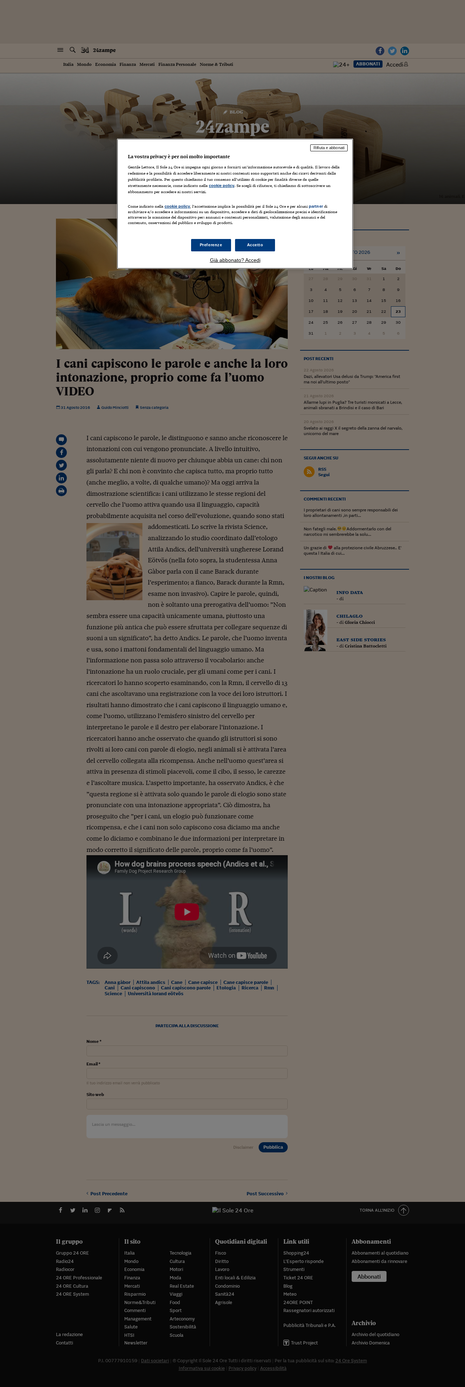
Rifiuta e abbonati (329, 148)
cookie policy (221, 185)
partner (316, 206)
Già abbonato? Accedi (235, 260)
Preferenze (211, 245)
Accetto (255, 245)
